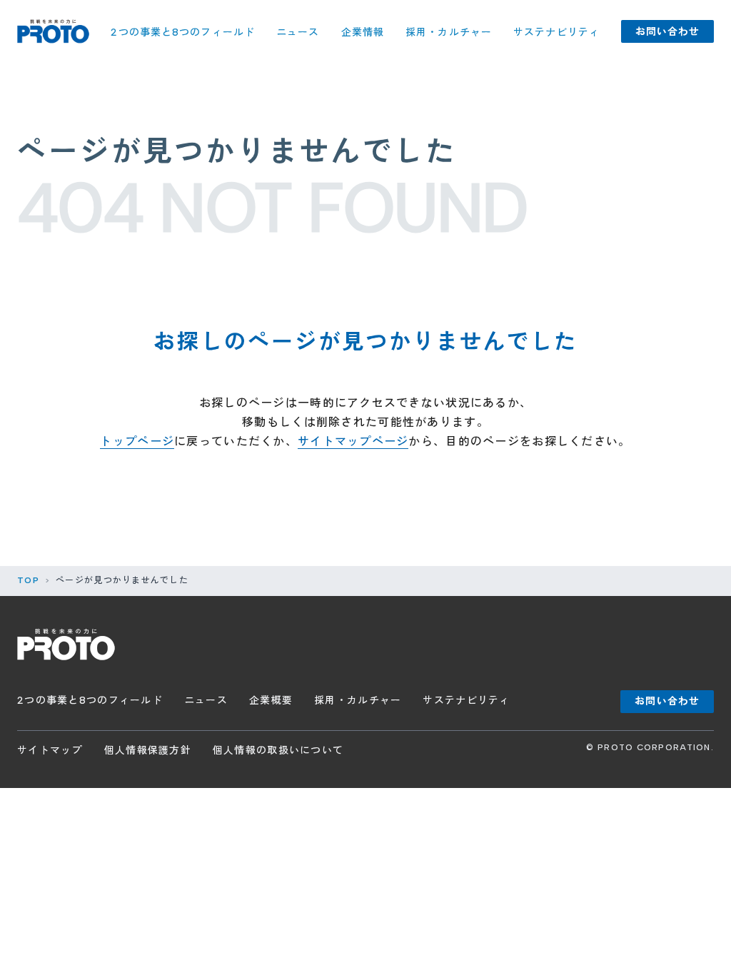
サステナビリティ (556, 32)
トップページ (137, 441)
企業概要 (271, 700)
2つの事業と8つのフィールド (183, 32)
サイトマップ (50, 750)
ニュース (297, 32)
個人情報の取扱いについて (278, 750)
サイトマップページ (353, 441)
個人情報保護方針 (147, 750)
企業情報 (362, 32)
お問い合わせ (667, 32)
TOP (28, 580)
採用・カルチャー (448, 32)
